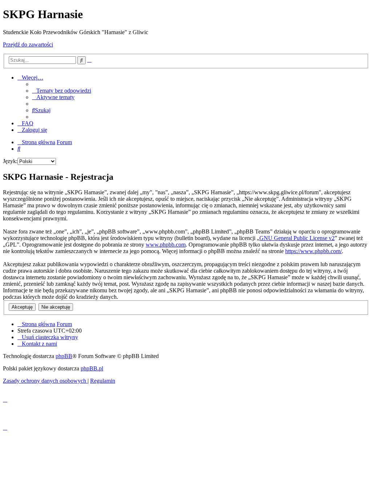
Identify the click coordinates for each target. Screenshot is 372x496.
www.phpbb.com (166, 244)
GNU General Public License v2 (297, 238)
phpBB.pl (92, 368)
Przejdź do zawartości (28, 44)
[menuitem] (61, 91)
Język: (10, 161)
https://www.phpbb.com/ (313, 251)
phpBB (64, 356)
